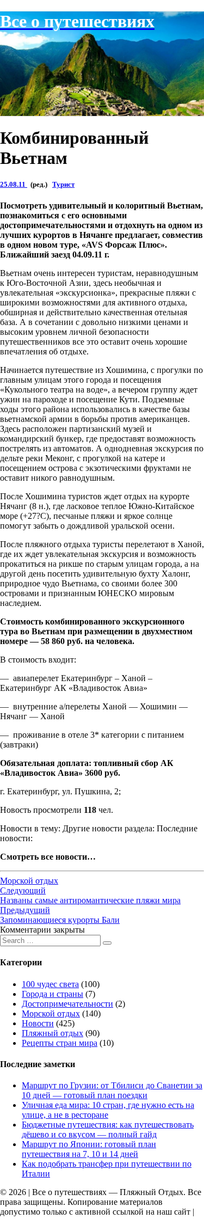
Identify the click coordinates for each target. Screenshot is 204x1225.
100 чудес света (50, 984)
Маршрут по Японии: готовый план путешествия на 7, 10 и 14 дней (89, 1149)
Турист (63, 184)
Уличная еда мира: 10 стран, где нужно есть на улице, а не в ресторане (108, 1109)
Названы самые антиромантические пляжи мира (90, 895)
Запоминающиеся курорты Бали (60, 914)
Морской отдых (29, 880)
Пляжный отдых (52, 1033)
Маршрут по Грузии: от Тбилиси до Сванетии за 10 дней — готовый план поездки (112, 1090)
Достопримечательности (67, 1003)
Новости (38, 1023)
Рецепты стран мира (59, 1043)
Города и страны (52, 994)
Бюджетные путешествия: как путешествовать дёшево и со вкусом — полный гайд (108, 1129)
